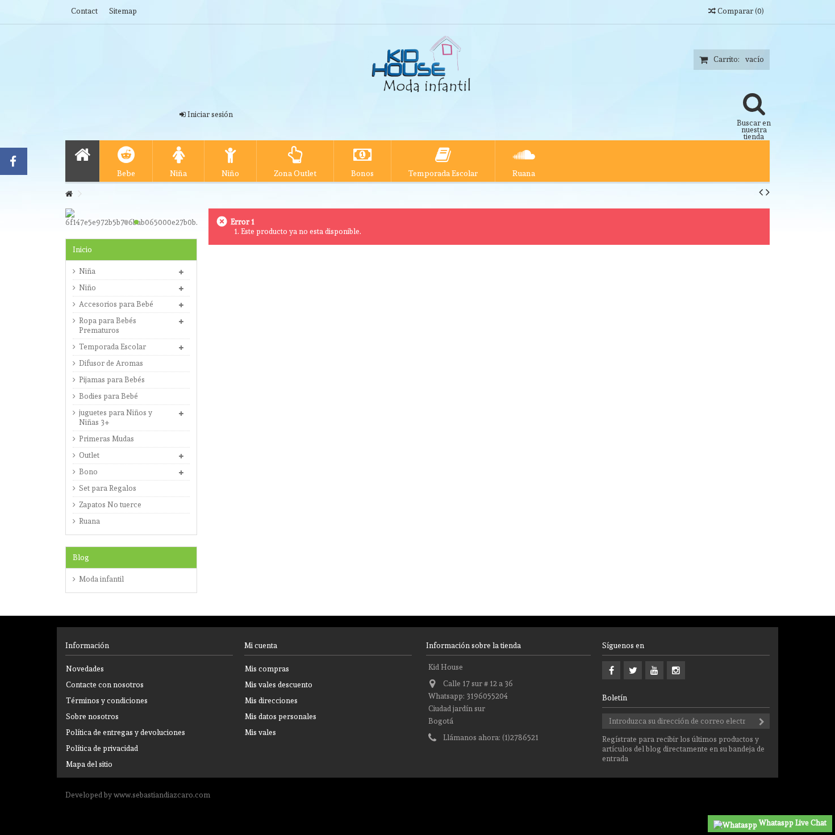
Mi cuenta (260, 645)
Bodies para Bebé (108, 396)
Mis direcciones (271, 700)
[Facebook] (611, 670)
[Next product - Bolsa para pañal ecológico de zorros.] (768, 192)
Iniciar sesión (209, 114)
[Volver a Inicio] (68, 194)
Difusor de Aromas (111, 363)
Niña (87, 271)
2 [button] (136, 222)
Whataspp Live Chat (791, 823)
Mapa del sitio (89, 764)
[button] (125, 161)
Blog (81, 557)
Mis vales (260, 732)
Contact (84, 11)
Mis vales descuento (278, 684)
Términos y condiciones (107, 700)
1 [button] (126, 222)
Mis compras (267, 669)
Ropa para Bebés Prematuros (107, 325)
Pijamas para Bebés (112, 379)
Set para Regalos (107, 488)
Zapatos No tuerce (110, 504)
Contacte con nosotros (105, 684)
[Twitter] (633, 670)
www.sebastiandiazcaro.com (162, 795)
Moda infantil (101, 579)
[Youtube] (654, 670)
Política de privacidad (102, 748)
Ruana (89, 521)
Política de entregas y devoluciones (125, 732)
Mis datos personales (280, 716)
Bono (88, 471)
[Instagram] (676, 670)
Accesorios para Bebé (116, 304)
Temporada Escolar (112, 347)
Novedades (85, 669)
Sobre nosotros (92, 716)
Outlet (89, 455)
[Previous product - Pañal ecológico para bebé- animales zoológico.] (761, 192)
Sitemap (123, 11)
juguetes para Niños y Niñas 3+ (115, 417)
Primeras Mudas (106, 439)
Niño (87, 287)
